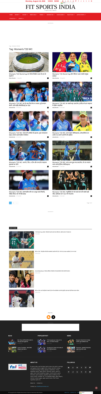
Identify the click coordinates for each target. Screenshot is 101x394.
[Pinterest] (78, 1)
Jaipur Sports (81, 14)
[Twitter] (86, 1)
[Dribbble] (68, 1)
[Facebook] (70, 1)
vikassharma (12, 107)
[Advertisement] (50, 34)
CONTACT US (73, 392)
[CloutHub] (65, 1)
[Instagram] (73, 1)
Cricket (17, 14)
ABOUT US (66, 392)
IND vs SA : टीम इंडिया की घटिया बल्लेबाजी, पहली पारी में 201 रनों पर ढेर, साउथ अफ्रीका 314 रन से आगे (55, 251)
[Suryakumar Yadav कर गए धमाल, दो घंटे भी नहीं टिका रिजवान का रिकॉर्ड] (42, 349)
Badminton (50, 14)
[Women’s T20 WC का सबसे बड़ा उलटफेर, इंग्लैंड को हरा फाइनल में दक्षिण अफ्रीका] (72, 92)
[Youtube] (91, 1)
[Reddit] (81, 1)
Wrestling (33, 14)
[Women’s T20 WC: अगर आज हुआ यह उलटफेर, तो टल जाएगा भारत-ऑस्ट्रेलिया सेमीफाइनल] (72, 150)
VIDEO (50, 1)
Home (11, 14)
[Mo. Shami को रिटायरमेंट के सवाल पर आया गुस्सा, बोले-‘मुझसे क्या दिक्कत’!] (12, 342)
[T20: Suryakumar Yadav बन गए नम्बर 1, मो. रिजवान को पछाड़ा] (42, 342)
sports (21, 18)
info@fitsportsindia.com (42, 386)
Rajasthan (70, 14)
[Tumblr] (83, 1)
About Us (32, 383)
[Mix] (76, 1)
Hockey (24, 14)
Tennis (41, 14)
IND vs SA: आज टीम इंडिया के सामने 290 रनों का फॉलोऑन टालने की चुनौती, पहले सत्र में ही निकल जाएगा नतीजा (57, 290)
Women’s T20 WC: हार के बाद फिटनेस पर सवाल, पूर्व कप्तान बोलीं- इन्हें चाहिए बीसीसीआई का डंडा (27, 104)
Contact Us (39, 383)
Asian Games (60, 14)
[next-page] (17, 203)
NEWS (56, 1)
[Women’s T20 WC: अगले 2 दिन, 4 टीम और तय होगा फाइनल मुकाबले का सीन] (29, 150)
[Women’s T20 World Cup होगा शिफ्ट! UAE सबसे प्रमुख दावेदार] (72, 62)
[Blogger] (63, 1)
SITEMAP (79, 392)
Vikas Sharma (12, 78)
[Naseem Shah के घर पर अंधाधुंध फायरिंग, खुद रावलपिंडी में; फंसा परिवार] (71, 342)
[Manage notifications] (96, 388)
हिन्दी (64, 2)
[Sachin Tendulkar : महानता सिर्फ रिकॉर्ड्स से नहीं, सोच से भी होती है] (12, 349)
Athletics (12, 18)
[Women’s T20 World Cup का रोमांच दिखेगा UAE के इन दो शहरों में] (29, 62)
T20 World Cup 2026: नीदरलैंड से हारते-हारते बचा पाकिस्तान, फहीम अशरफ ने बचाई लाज (53, 232)
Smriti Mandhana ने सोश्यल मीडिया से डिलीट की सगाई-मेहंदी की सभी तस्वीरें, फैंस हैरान (52, 271)
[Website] (89, 1)
